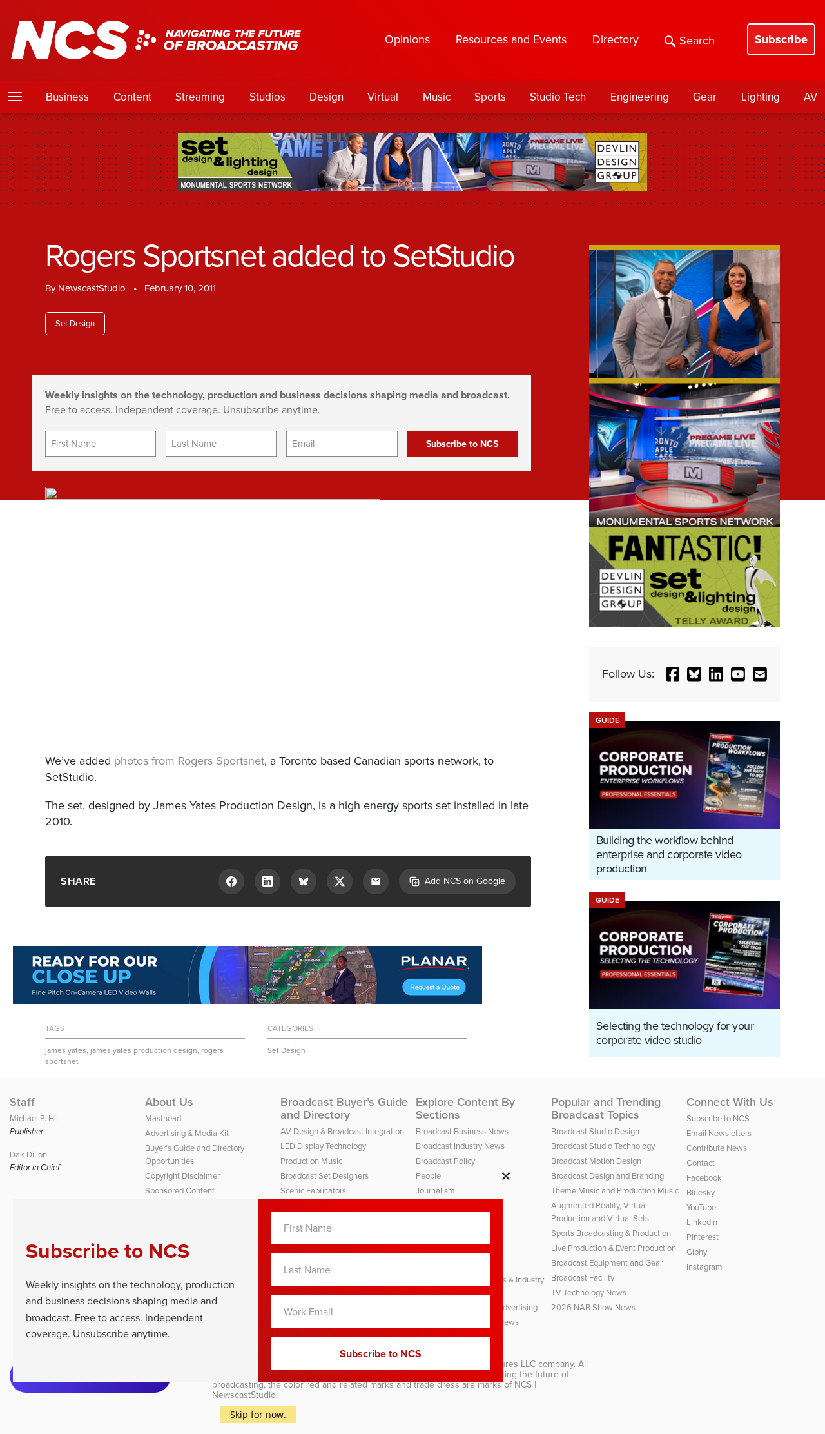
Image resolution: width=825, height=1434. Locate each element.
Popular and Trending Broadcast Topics (606, 1108)
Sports (490, 97)
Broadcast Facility (582, 1278)
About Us (169, 1101)
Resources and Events (511, 39)
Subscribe (781, 39)
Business (67, 97)
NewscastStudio (92, 288)
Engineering (639, 97)
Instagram (704, 1267)
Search (697, 40)
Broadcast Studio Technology (603, 1146)
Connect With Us (729, 1101)
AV (810, 97)
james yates (65, 1050)
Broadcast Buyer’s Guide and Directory (344, 1108)
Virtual (382, 97)
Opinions (407, 39)
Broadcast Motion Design (596, 1161)
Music (437, 97)
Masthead (163, 1118)
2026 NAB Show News (593, 1307)
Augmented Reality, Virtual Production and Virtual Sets (600, 1211)
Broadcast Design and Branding (607, 1176)
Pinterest (702, 1237)
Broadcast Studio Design (595, 1131)
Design (326, 97)
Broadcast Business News (462, 1131)
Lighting (760, 97)
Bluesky (700, 1192)
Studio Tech (558, 97)
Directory (615, 39)
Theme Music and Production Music (615, 1190)
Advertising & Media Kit (187, 1133)
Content (132, 97)
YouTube (701, 1207)
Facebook (704, 1178)
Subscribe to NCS (718, 1118)
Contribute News (716, 1148)
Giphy (696, 1252)
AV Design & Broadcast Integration (342, 1131)
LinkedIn (701, 1222)
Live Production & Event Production (613, 1248)
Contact (700, 1163)
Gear (705, 97)
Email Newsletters (719, 1133)
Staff (22, 1101)
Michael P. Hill (35, 1118)
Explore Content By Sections (465, 1108)
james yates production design (143, 1050)
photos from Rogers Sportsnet (189, 760)
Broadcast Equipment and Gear (607, 1263)
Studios (267, 97)
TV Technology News (588, 1292)
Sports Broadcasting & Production (611, 1233)
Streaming (200, 97)
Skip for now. (258, 1414)
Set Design (75, 323)
